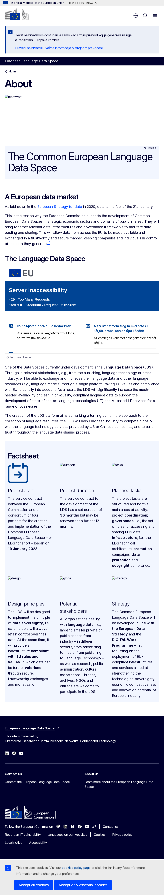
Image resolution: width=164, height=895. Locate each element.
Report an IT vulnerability (23, 835)
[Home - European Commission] (17, 14)
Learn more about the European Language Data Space (118, 784)
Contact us (111, 827)
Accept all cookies (33, 885)
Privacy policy (122, 835)
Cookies (100, 835)
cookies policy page (76, 868)
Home (13, 71)
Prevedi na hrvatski (29, 48)
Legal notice (13, 843)
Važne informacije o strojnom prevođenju (74, 48)
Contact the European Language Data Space (37, 782)
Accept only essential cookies (83, 885)
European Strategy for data (59, 206)
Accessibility (38, 843)
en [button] (135, 15)
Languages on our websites (67, 835)
